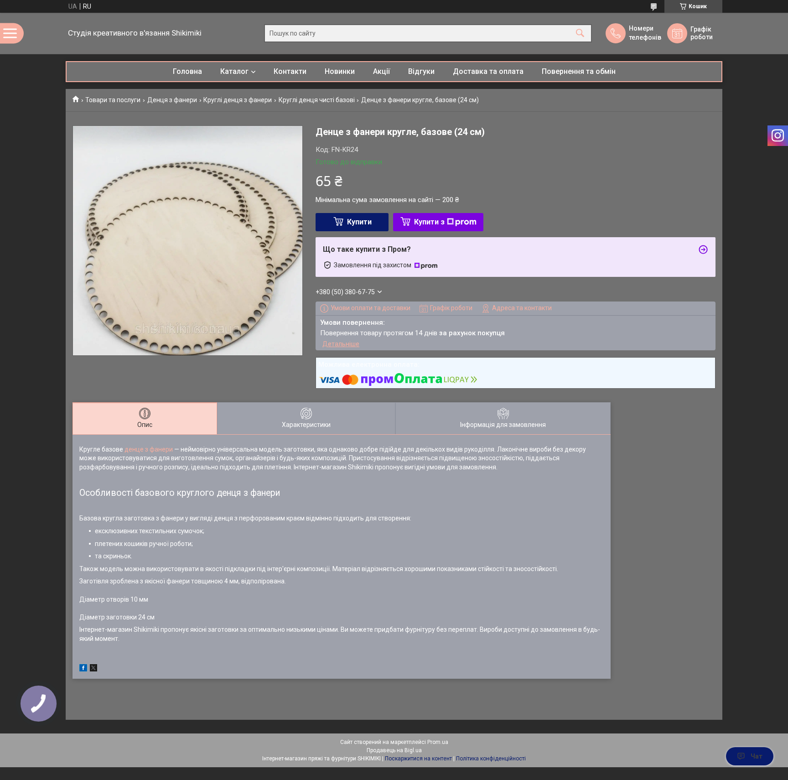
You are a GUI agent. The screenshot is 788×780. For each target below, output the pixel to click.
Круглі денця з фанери (237, 100)
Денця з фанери (172, 100)
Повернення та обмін (579, 71)
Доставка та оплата (488, 71)
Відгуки (421, 71)
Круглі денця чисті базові (317, 100)
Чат (756, 756)
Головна (187, 71)
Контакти (290, 71)
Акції (381, 71)
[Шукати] (580, 33)
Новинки (340, 71)
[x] (93, 669)
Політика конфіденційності (491, 758)
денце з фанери (148, 449)
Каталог (234, 71)
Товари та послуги (112, 100)
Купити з (429, 222)
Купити (359, 222)
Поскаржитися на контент (418, 758)
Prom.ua (437, 742)
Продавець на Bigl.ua (394, 750)
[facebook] (83, 669)
